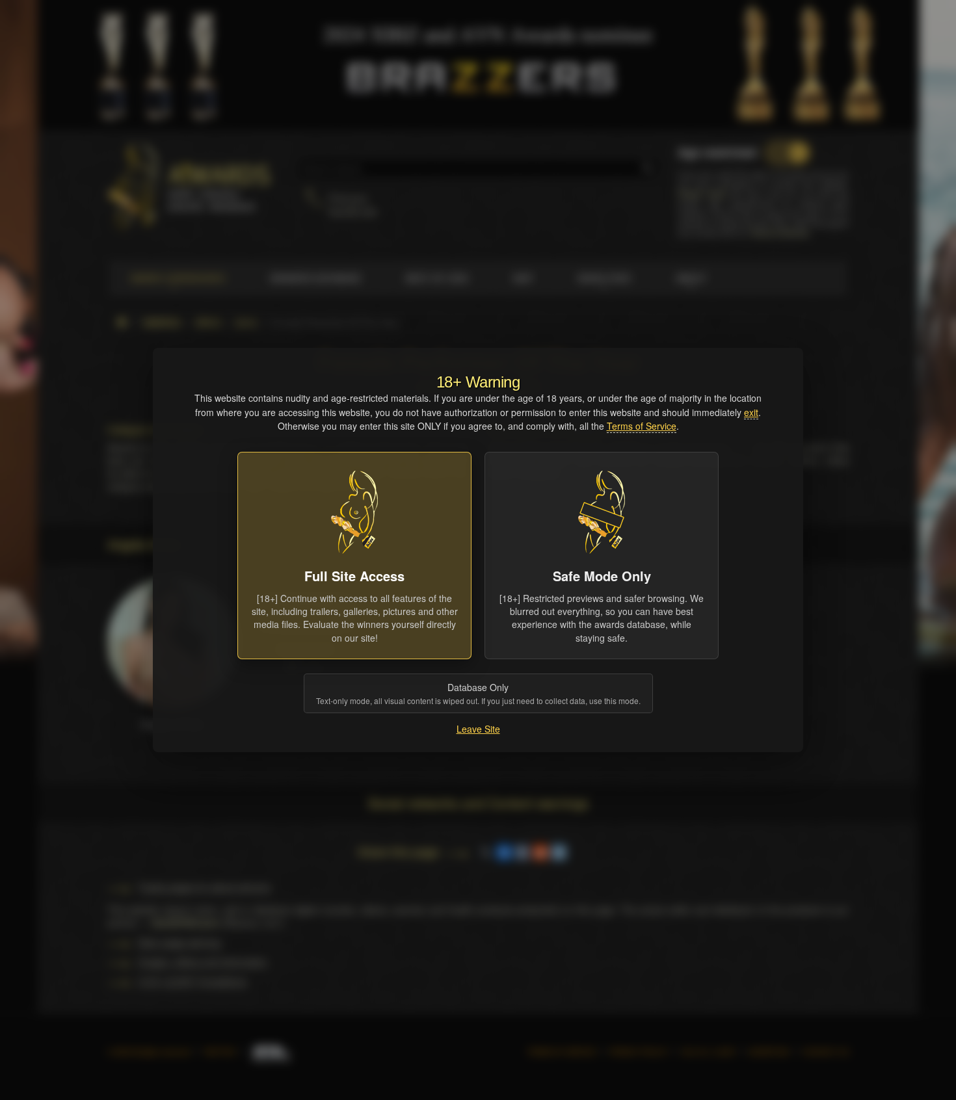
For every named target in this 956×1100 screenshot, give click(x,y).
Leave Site (478, 728)
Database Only (478, 693)
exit (751, 412)
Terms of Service (641, 425)
